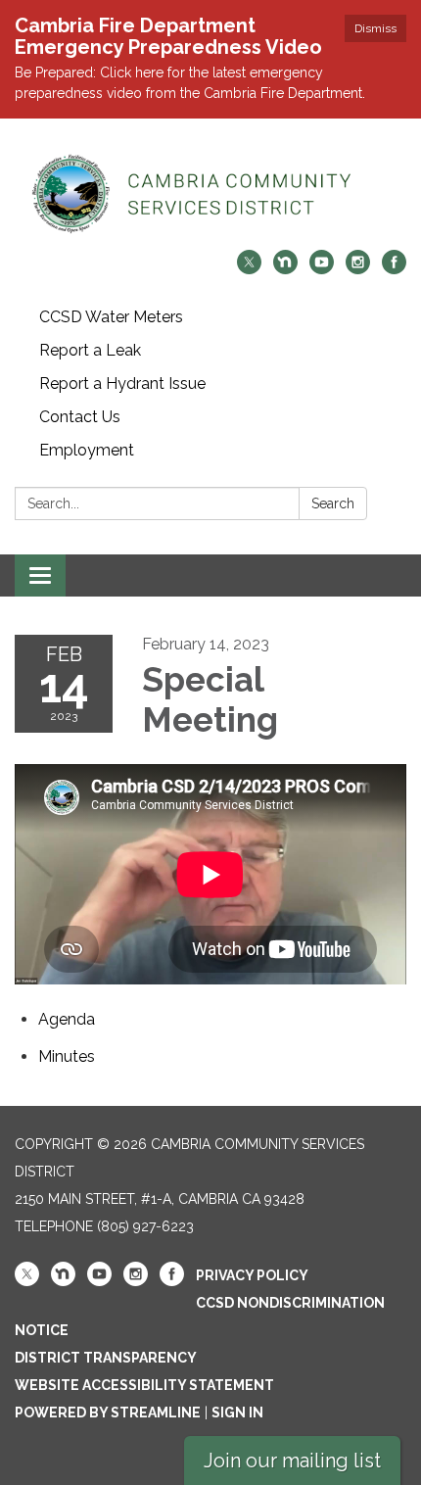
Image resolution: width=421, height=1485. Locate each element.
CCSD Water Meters (111, 317)
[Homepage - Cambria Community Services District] (210, 194)
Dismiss (375, 28)
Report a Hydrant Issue (122, 383)
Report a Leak (90, 350)
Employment (86, 450)
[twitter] (249, 269)
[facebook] (394, 269)
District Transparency (106, 1357)
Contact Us (79, 416)
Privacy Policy (252, 1275)
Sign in (237, 1412)
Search (332, 503)
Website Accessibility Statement (144, 1385)
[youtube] (321, 269)
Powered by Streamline (108, 1412)
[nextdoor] (285, 269)
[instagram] (358, 269)
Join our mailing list (292, 1460)
